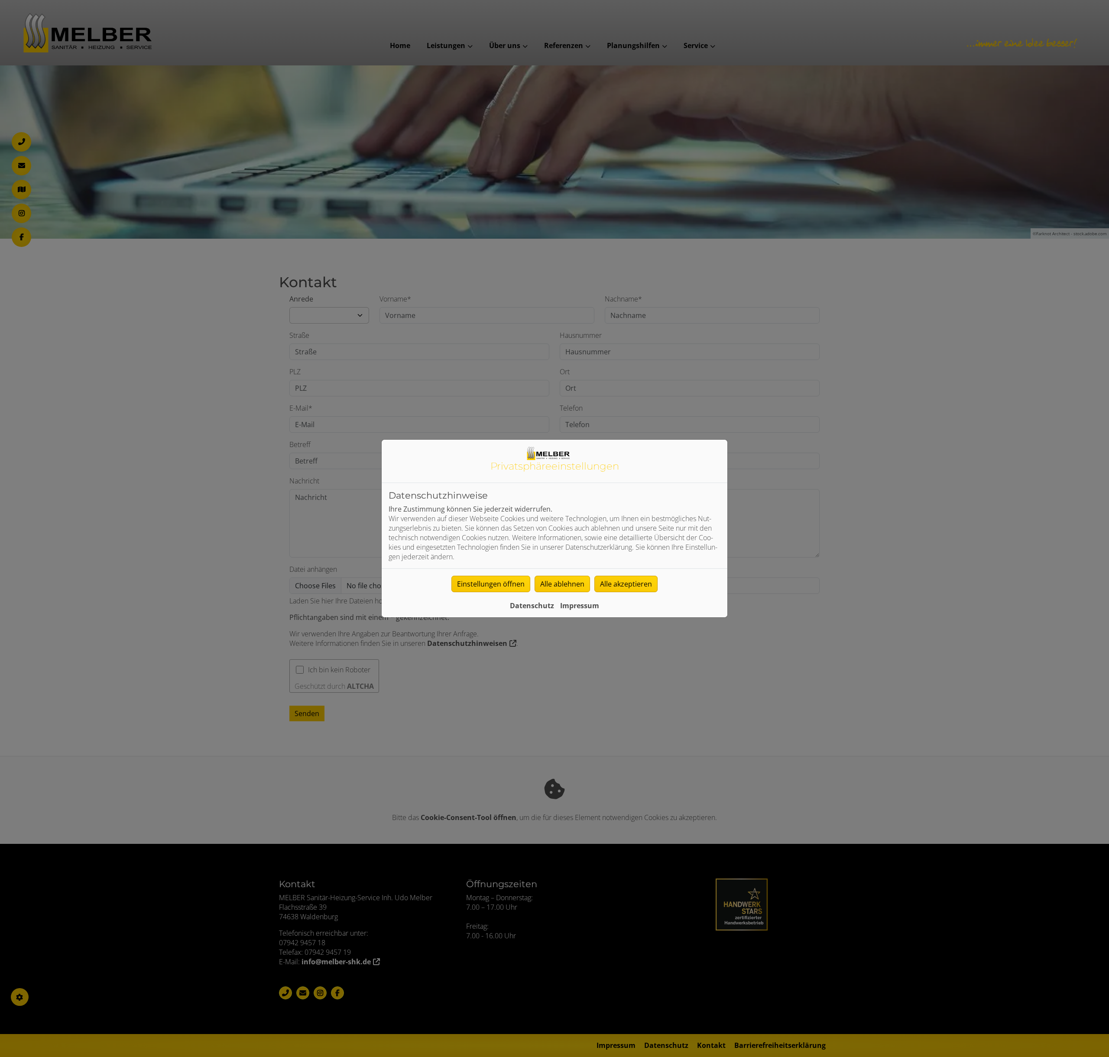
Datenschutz (532, 605)
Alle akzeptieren (626, 584)
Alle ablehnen (562, 584)
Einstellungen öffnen (491, 584)
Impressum (579, 605)
